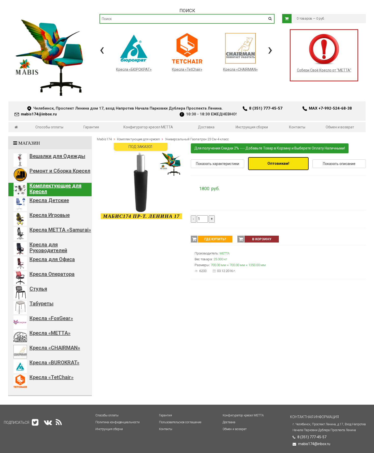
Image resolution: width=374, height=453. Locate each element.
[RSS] (59, 422)
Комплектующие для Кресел (55, 188)
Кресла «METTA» (50, 333)
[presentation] (101, 49)
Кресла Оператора (52, 274)
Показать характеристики (217, 164)
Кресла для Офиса (52, 259)
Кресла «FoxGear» (51, 318)
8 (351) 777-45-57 (265, 108)
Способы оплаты (49, 127)
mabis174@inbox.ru (39, 114)
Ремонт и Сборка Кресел (60, 171)
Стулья (38, 289)
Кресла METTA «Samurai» (60, 230)
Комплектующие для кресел (138, 139)
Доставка (206, 127)
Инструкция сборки (252, 127)
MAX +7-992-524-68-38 (330, 108)
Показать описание (339, 164)
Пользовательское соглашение (180, 422)
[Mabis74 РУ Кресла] (50, 17)
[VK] (48, 422)
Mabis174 (104, 139)
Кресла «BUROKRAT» (54, 362)
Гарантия (91, 127)
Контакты (297, 127)
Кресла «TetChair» (52, 377)
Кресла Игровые (50, 215)
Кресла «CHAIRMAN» (55, 348)
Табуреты (41, 303)
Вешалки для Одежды (57, 156)
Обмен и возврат (340, 127)
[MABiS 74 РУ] (16, 127)
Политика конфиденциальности (117, 422)
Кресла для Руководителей (48, 247)
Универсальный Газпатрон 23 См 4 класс (197, 139)
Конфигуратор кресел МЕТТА (148, 127)
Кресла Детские (49, 200)
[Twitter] (35, 422)
